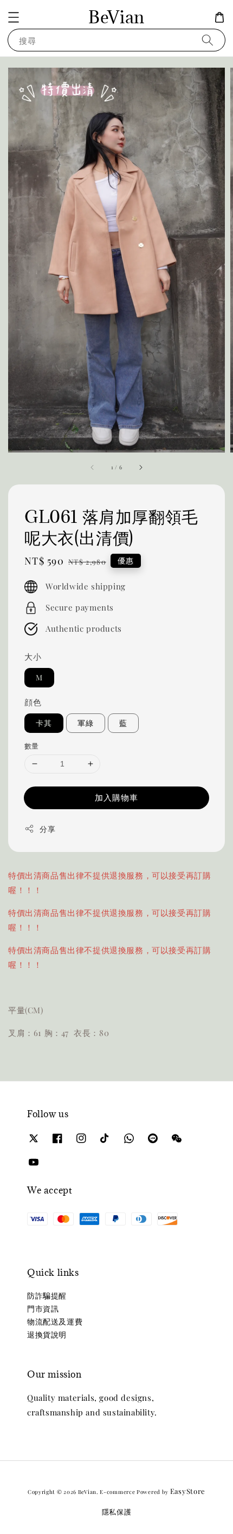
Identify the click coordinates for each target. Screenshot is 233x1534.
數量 (31, 745)
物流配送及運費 (54, 1321)
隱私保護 (117, 1511)
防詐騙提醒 (47, 1295)
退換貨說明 (47, 1334)
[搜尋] (207, 39)
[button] (13, 17)
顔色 (32, 702)
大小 (32, 656)
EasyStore (187, 1491)
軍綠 (85, 723)
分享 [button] (47, 829)
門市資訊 (43, 1308)
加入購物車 (116, 797)
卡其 (44, 723)
